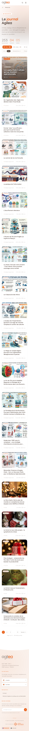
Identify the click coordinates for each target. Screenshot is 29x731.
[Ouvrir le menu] (25, 2)
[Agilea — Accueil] (6, 2)
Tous (9, 51)
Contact (5, 693)
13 (17, 632)
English (14, 728)
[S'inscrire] (25, 709)
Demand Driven (17, 51)
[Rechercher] (22, 2)
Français (6, 728)
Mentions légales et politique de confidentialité (14, 696)
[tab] (7, 47)
